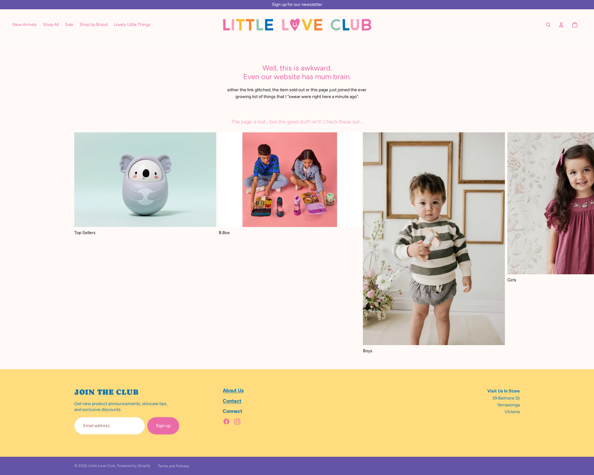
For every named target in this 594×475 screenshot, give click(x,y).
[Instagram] (237, 421)
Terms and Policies (173, 466)
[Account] (561, 25)
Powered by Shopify (133, 466)
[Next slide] (513, 243)
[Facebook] (226, 421)
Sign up (163, 425)
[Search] (548, 25)
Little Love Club (101, 466)
